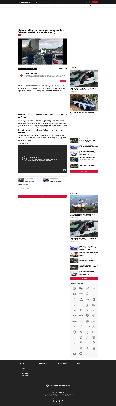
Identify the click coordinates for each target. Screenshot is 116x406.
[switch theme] (87, 2)
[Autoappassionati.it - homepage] (25, 2)
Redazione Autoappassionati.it (26, 36)
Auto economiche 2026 (49, 5)
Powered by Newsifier (58, 403)
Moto (60, 2)
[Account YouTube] (62, 401)
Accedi (94, 2)
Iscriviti (63, 81)
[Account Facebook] (53, 401)
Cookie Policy (62, 392)
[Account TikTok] (59, 401)
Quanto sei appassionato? (26, 5)
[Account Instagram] (56, 401)
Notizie (40, 2)
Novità (44, 2)
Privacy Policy (54, 392)
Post (42, 196)
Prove (56, 2)
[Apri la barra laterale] (36, 2)
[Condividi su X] (61, 68)
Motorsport (50, 2)
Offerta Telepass (38, 5)
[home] (18, 5)
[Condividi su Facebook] (59, 68)
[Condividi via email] (63, 68)
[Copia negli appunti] (66, 68)
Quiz (64, 2)
